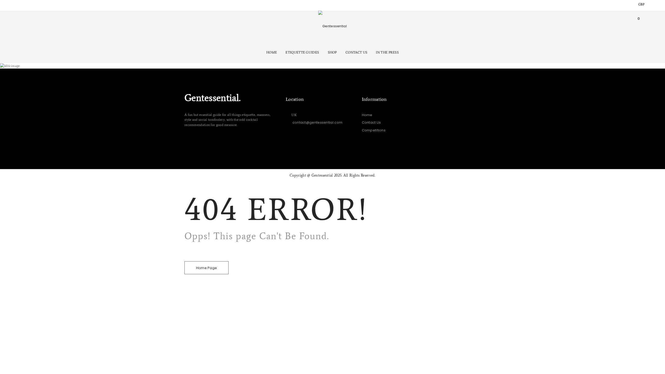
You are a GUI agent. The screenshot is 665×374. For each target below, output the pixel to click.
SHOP (332, 52)
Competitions (374, 130)
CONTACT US (356, 52)
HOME (271, 52)
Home (367, 114)
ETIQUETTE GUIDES (302, 52)
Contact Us (371, 122)
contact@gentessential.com (317, 122)
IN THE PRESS (387, 52)
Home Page (206, 267)
